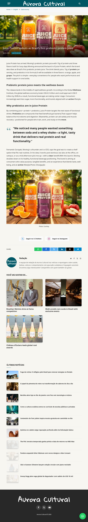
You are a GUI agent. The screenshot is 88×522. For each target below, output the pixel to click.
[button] (82, 516)
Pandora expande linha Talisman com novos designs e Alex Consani (45, 453)
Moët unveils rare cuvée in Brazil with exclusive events (61, 310)
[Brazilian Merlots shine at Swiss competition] (24, 292)
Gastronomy (16, 53)
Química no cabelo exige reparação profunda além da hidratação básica (46, 430)
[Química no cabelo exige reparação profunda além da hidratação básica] (12, 433)
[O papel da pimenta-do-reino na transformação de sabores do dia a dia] (12, 386)
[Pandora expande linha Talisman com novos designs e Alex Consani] (12, 456)
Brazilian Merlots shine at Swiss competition (20, 310)
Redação (23, 258)
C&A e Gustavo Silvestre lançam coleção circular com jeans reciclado (45, 465)
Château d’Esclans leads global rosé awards (21, 346)
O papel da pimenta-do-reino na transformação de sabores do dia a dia (46, 384)
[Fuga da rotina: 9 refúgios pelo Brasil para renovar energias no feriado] (12, 375)
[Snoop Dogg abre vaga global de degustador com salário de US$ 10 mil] (12, 479)
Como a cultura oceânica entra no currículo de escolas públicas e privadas (47, 407)
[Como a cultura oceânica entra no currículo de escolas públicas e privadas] (12, 410)
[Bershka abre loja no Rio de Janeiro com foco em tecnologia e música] (12, 398)
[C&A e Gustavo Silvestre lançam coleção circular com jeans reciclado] (12, 467)
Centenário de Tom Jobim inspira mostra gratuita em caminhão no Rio (46, 418)
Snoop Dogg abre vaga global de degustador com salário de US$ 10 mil (46, 476)
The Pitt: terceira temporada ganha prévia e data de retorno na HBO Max (47, 441)
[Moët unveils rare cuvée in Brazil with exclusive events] (63, 292)
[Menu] (9, 3)
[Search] (79, 3)
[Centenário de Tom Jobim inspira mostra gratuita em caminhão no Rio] (12, 421)
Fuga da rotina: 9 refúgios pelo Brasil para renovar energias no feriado (46, 372)
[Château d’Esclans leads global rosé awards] (24, 328)
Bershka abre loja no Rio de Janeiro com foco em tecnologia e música (46, 395)
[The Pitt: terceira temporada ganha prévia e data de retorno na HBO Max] (12, 444)
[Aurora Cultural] (44, 3)
